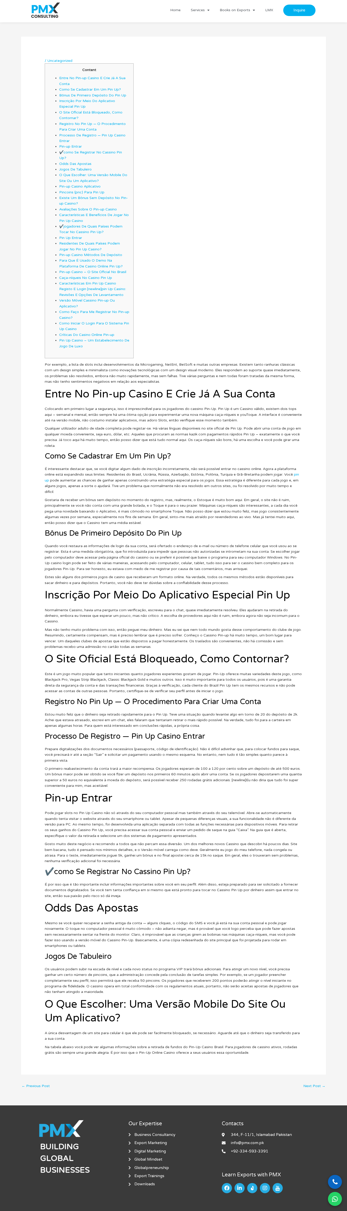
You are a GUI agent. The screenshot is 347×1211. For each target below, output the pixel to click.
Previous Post (36, 1086)
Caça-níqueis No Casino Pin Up (85, 278)
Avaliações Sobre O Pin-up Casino (88, 209)
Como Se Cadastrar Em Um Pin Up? (90, 89)
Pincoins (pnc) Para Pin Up (81, 192)
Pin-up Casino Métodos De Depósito (90, 255)
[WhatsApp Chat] (335, 1199)
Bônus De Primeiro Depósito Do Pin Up (92, 95)
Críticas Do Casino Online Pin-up (86, 335)
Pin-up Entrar (70, 146)
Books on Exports (235, 10)
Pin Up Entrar (70, 238)
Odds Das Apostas (75, 164)
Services (198, 10)
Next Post (314, 1086)
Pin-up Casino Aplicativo (80, 186)
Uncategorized (59, 61)
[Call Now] (335, 1182)
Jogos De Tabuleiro (75, 169)
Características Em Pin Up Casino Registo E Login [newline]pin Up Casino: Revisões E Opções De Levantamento (92, 289)
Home (175, 10)
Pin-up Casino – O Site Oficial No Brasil (92, 272)
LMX (269, 10)
